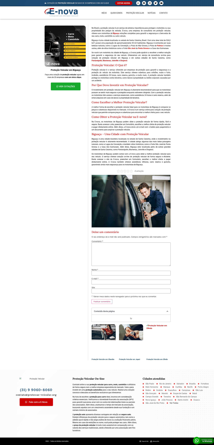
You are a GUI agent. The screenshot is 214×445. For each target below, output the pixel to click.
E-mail (95, 278)
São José (131, 48)
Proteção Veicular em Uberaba (103, 359)
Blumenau (107, 61)
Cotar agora (123, 3)
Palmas (160, 46)
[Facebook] (144, 3)
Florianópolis (97, 61)
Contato (163, 13)
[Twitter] (156, 3)
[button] (167, 311)
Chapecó (123, 61)
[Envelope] (161, 3)
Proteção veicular (135, 13)
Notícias (151, 13)
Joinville (115, 61)
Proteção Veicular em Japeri (129, 359)
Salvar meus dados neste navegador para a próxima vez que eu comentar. (125, 296)
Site (93, 287)
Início (104, 13)
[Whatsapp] (138, 3)
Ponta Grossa (143, 48)
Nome (95, 270)
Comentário (97, 241)
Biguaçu (116, 33)
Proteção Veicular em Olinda (157, 359)
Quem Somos (116, 13)
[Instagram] (150, 3)
